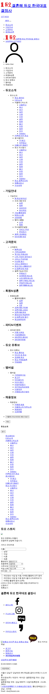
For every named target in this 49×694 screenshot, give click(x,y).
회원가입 (9, 651)
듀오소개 (9, 25)
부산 (21, 107)
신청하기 (4, 585)
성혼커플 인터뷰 (21, 307)
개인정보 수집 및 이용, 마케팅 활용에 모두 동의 (23, 576)
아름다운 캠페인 (21, 145)
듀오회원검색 (20, 319)
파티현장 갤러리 (21, 337)
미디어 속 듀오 (20, 355)
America (22, 133)
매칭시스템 (19, 215)
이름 (3, 549)
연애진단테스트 (25, 283)
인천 (21, 117)
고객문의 (9, 30)
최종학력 (4, 564)
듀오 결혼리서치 (21, 181)
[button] (17, 416)
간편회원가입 (20, 375)
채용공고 (9, 653)
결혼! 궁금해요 (21, 234)
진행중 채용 (19, 405)
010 (2, 571)
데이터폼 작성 (20, 237)
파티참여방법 (20, 340)
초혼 (21, 203)
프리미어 (22, 208)
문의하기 (22, 232)
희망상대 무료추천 (22, 315)
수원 (21, 114)
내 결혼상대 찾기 (21, 317)
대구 (21, 110)
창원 (21, 122)
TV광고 (22, 140)
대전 (21, 112)
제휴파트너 (19, 183)
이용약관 (18, 389)
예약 (7, 21)
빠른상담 (18, 249)
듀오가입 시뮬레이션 (23, 266)
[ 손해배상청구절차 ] (24, 686)
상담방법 (18, 218)
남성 (5, 551)
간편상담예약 (20, 252)
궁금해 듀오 (19, 357)
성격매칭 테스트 (25, 276)
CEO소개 (18, 100)
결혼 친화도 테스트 (27, 281)
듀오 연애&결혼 (21, 360)
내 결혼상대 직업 (21, 269)
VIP (20, 305)
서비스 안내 (24, 229)
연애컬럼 (18, 362)
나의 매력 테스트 (26, 278)
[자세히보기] (36, 578)
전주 (21, 126)
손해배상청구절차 (22, 392)
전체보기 (22, 273)
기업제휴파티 (20, 335)
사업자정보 (5, 668)
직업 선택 (5, 569)
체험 (21, 225)
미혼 (5, 556)
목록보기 (4, 588)
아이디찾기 (19, 382)
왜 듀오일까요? (21, 198)
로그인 (17, 377)
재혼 (21, 206)
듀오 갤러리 (19, 98)
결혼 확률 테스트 (26, 285)
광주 (21, 119)
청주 (21, 129)
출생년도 (4, 561)
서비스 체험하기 (21, 264)
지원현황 (18, 412)
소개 (21, 222)
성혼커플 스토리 (21, 310)
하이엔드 (22, 210)
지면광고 (22, 143)
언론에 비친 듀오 (21, 136)
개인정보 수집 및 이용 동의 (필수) (17, 578)
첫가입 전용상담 (21, 254)
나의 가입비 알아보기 (23, 257)
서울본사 (22, 105)
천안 (21, 131)
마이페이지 (19, 380)
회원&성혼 (9, 32)
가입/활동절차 (20, 213)
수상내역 (18, 185)
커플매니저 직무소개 (23, 407)
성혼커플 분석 (20, 312)
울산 (21, 124)
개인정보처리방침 (22, 387)
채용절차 (18, 409)
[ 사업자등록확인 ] (8, 686)
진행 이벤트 (19, 332)
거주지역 (4, 566)
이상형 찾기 (19, 261)
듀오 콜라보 (19, 353)
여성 (5, 554)
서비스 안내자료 (21, 259)
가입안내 (9, 27)
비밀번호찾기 (20, 385)
